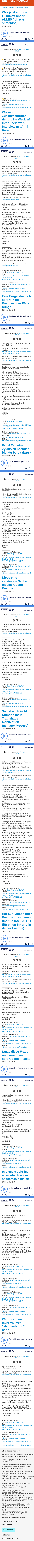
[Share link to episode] (32, 39)
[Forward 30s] (6, 39)
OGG (27, 49)
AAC (24, 49)
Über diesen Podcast (21, 8)
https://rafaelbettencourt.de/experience (14, 65)
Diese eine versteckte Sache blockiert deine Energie (14, 583)
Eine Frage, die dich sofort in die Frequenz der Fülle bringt (16, 301)
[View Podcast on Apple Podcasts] (10, 44)
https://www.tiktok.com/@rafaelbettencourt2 (16, 107)
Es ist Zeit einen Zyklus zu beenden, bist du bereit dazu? (16, 449)
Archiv (11, 8)
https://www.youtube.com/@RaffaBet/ (14, 1047)
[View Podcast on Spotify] (13, 44)
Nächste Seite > (26, 1445)
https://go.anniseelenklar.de (11, 199)
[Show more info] (29, 39)
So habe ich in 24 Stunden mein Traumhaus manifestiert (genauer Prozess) (15, 718)
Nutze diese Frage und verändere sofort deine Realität (16, 1055)
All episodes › (28, 45)
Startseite (5, 8)
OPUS (17, 51)
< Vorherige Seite (8, 1445)
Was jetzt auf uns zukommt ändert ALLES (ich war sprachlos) (14, 18)
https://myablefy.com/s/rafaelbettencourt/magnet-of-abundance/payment (17, 352)
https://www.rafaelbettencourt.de (19, 101)
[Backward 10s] (2, 39)
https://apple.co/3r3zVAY (15, 272)
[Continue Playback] (4, 33)
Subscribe (4, 44)
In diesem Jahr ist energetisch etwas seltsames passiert (15, 1175)
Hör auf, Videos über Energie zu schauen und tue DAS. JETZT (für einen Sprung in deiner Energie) (17, 921)
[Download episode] (25, 39)
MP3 (20, 49)
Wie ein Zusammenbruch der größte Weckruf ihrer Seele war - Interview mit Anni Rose (16, 121)
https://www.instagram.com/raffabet (13, 104)
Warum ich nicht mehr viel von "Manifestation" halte (14, 1324)
